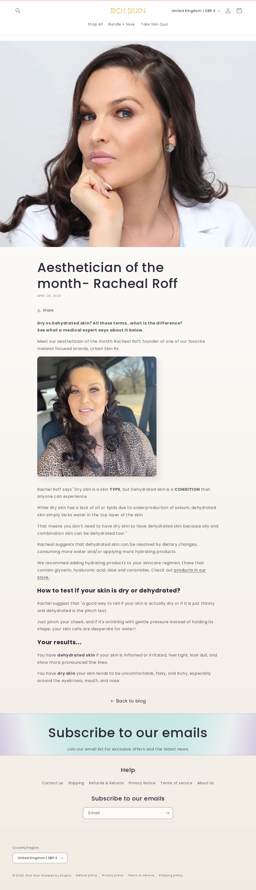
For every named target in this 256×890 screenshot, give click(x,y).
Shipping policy (171, 875)
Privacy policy (113, 875)
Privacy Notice (142, 783)
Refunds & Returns (106, 783)
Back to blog (131, 701)
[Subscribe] (167, 813)
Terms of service (176, 783)
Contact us (52, 783)
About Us (205, 783)
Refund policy (86, 875)
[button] (18, 10)
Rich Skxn (33, 876)
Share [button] (48, 310)
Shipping (76, 783)
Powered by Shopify (56, 876)
